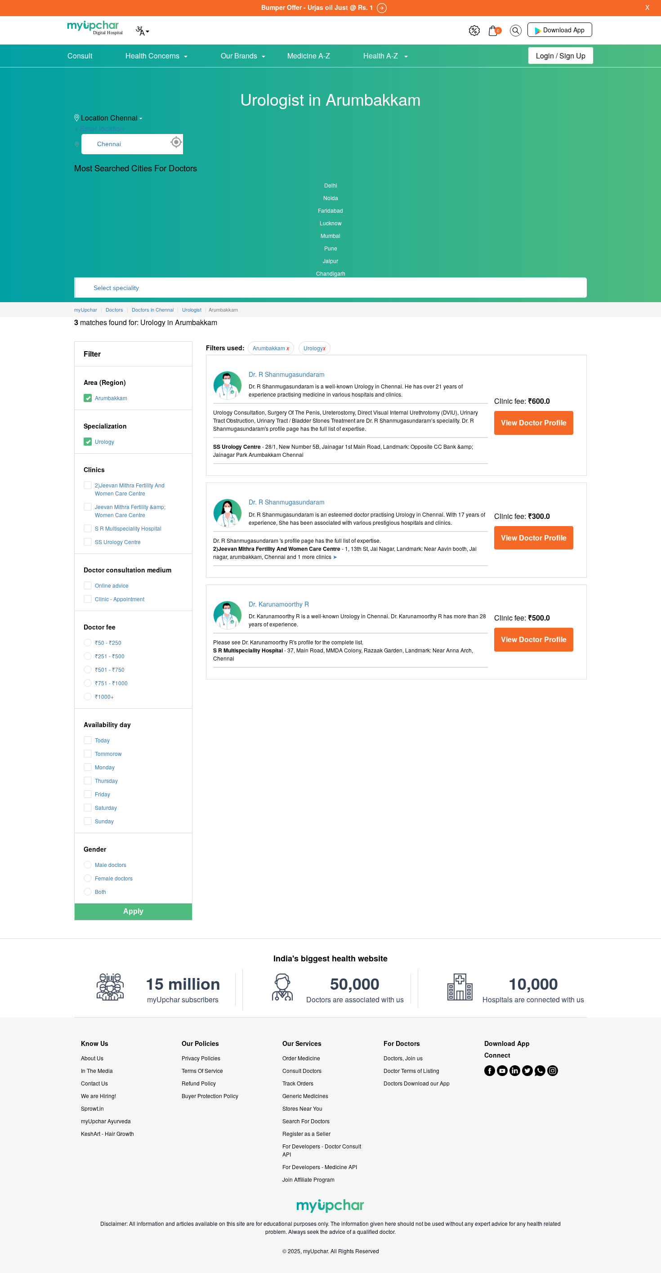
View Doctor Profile (534, 422)
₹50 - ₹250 (108, 642)
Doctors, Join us (403, 1058)
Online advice (112, 585)
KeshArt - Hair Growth (107, 1133)
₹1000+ (104, 696)
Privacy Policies (201, 1058)
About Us (92, 1058)
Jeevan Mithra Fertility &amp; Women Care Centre (130, 510)
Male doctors (110, 864)
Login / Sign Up (560, 55)
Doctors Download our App (417, 1083)
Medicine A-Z (308, 55)
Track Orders (297, 1083)
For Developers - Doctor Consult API (321, 1150)
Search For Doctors (306, 1121)
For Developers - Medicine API (319, 1166)
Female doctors (114, 878)
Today (102, 740)
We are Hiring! (98, 1095)
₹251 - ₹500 (110, 656)
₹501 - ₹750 (110, 669)
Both (100, 891)
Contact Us (94, 1083)
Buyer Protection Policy (210, 1095)
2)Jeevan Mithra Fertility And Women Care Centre (130, 489)
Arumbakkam (111, 398)
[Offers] (474, 29)
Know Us (94, 1043)
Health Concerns (152, 55)
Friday (102, 794)
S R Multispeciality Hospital (128, 528)
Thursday (106, 780)
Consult (79, 55)
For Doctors (402, 1043)
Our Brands (239, 55)
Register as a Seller (306, 1133)
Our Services (302, 1043)
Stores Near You (302, 1108)
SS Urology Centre (118, 541)
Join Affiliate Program (308, 1179)
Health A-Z (381, 55)
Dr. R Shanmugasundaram (287, 374)
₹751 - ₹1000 (111, 683)
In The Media (97, 1070)
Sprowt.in (92, 1108)
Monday (105, 767)
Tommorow (108, 753)
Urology (104, 441)
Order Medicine (301, 1058)
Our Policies (200, 1043)
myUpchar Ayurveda (106, 1121)
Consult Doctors (302, 1070)
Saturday (106, 807)
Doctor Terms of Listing (411, 1070)
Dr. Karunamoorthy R (279, 603)
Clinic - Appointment (119, 599)
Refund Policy (199, 1083)
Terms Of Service (202, 1070)
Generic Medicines (305, 1095)
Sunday (104, 821)
